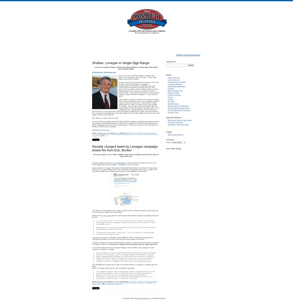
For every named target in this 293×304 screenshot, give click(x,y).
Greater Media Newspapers (177, 86)
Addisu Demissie (124, 283)
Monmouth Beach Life (175, 91)
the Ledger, (131, 268)
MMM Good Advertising (188, 55)
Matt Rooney (121, 134)
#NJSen (107, 134)
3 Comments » (102, 136)
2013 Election (131, 133)
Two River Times (173, 112)
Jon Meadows (149, 283)
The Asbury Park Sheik (175, 122)
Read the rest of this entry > (101, 130)
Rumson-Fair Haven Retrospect (178, 106)
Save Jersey (136, 134)
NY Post (170, 99)
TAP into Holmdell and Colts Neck (179, 110)
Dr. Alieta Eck (140, 283)
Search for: (171, 62)
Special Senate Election (147, 134)
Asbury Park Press (174, 78)
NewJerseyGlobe (173, 93)
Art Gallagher (116, 281)
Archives (169, 142)
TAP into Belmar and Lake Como (179, 108)
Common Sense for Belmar (177, 82)
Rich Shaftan (129, 134)
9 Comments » (118, 284)
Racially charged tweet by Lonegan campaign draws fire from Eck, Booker (125, 148)
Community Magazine (175, 84)
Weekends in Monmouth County (178, 124)
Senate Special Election (149, 133)
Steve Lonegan (96, 134)
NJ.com (170, 97)
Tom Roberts (109, 284)
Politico (94, 168)
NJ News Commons (174, 95)
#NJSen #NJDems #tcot (112, 283)
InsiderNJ (171, 88)
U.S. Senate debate (119, 163)
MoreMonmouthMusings (143, 298)
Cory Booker (139, 133)
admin (117, 133)
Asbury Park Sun (173, 80)
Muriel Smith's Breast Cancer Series (180, 120)
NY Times (171, 101)
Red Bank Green (173, 104)
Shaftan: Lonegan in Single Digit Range (120, 63)
